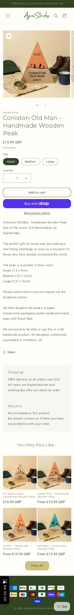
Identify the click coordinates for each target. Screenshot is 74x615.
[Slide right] (45, 105)
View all (37, 565)
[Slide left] (28, 105)
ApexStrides (30, 608)
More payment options (37, 213)
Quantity (8, 170)
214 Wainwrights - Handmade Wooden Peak (19, 495)
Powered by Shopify (48, 608)
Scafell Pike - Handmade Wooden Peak (53, 495)
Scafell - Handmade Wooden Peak (15, 547)
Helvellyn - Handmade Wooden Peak (51, 547)
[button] (8, 15)
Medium (30, 161)
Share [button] (11, 352)
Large (50, 161)
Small (11, 161)
